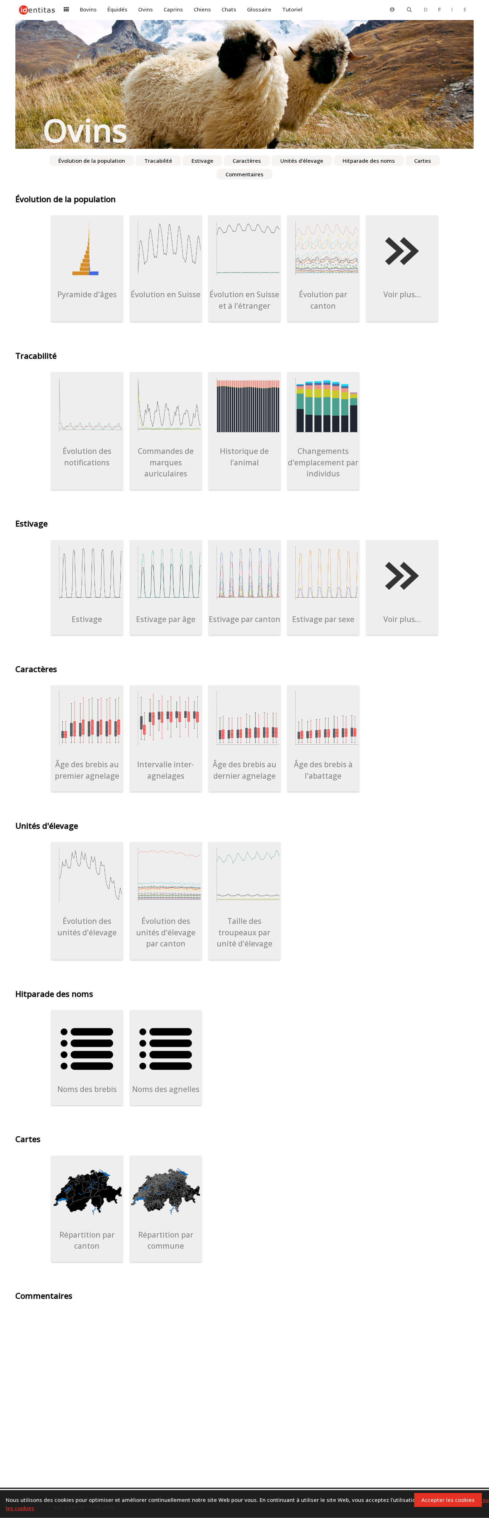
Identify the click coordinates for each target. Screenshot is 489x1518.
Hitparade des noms (369, 160)
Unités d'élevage (301, 160)
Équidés (117, 9)
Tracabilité (158, 160)
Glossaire (259, 9)
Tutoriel (292, 9)
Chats (229, 9)
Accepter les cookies (448, 1499)
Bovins (88, 9)
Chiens (202, 9)
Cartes (422, 160)
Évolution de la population (91, 160)
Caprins (173, 9)
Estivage (202, 160)
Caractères (247, 160)
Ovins (145, 9)
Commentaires (244, 174)
